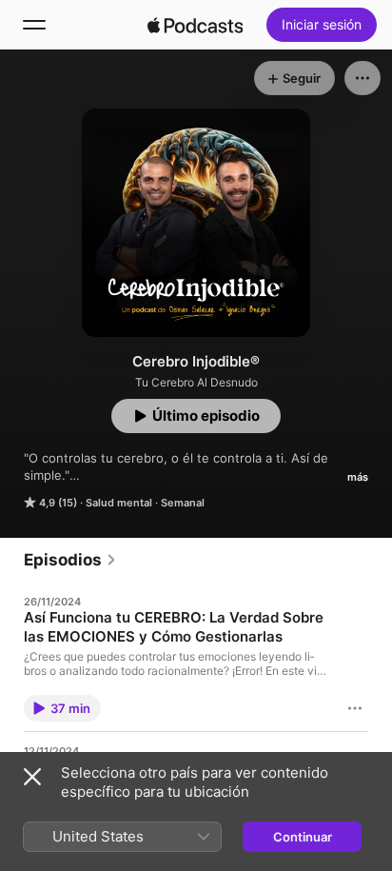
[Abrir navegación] (34, 25)
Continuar (302, 836)
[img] (195, 24)
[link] (70, 559)
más (357, 477)
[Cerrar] (32, 776)
